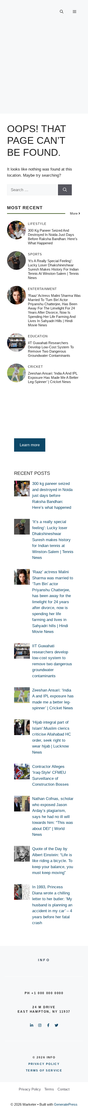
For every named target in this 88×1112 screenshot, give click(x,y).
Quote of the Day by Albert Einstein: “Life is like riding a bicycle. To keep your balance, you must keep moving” (52, 861)
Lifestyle (37, 223)
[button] (61, 12)
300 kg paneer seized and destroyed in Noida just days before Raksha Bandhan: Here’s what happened (52, 236)
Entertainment (42, 288)
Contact (63, 1089)
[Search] (65, 190)
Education (38, 336)
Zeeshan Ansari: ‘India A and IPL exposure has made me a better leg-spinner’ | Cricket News (53, 377)
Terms (49, 1089)
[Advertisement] (44, 70)
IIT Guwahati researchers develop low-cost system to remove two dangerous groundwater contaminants (51, 349)
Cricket (35, 366)
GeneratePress (65, 1104)
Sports (35, 254)
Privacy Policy (30, 1089)
